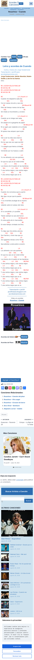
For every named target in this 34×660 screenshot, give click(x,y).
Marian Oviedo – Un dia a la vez (20, 573)
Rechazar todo (17, 656)
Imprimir (13, 60)
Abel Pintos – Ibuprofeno (10, 539)
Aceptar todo (17, 646)
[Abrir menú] (31, 3)
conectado (19, 480)
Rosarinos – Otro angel (12, 399)
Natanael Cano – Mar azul (18, 554)
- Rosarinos (20, 9)
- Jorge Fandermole (14, 8)
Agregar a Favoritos (11, 380)
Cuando (4, 414)
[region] (17, 638)
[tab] (13, 467)
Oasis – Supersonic (16, 602)
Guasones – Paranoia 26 (8, 422)
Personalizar (17, 651)
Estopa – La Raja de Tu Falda (26, 422)
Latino (4, 60)
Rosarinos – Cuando (17, 300)
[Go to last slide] (6, 451)
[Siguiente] (27, 451)
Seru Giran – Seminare (12, 406)
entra (21, 3)
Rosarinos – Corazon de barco (14, 402)
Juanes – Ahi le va (16, 611)
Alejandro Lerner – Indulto (13, 409)
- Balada (6, 8)
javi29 (12, 14)
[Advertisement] (17, 38)
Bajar (20, 57)
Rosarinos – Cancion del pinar (14, 396)
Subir (14, 57)
